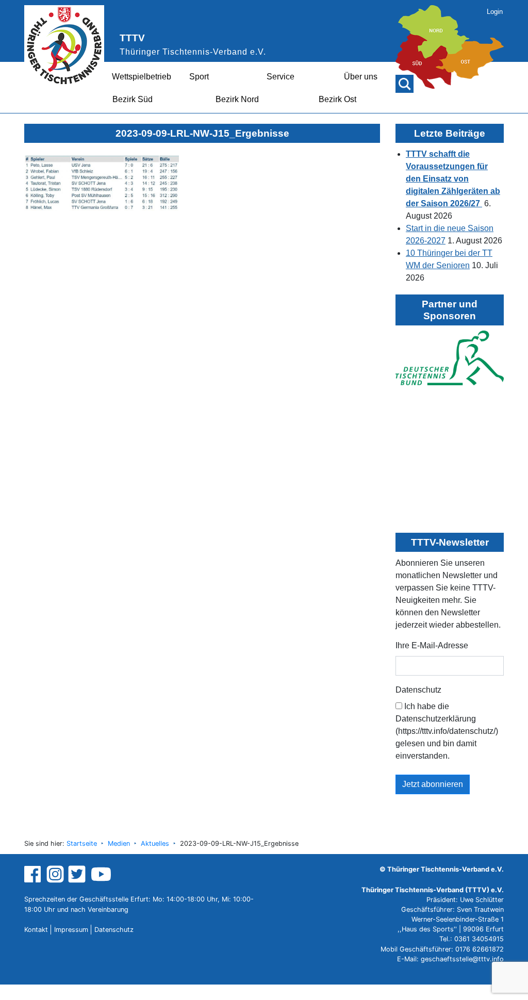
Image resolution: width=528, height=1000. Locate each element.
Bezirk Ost (337, 99)
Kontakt (36, 929)
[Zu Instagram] (55, 874)
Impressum (71, 929)
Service (280, 76)
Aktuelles (155, 843)
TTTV (132, 37)
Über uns (360, 76)
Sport (199, 76)
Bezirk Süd (132, 99)
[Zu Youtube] (101, 874)
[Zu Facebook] (33, 874)
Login (495, 11)
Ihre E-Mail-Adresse (431, 645)
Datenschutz (418, 689)
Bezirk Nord (237, 99)
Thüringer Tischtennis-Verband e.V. (193, 51)
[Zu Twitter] (78, 874)
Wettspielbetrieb (141, 76)
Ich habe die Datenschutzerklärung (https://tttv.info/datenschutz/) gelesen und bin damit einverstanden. (446, 731)
